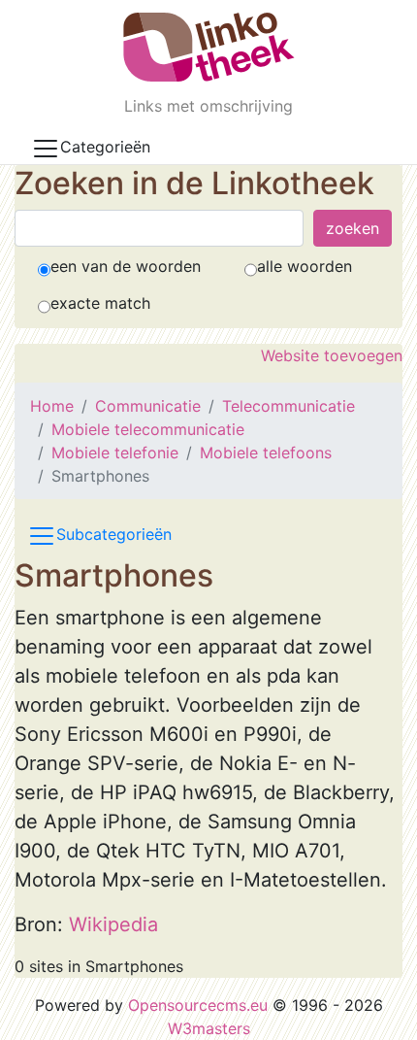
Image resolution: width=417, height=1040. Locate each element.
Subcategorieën (114, 535)
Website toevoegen (331, 355)
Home (52, 406)
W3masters (209, 1028)
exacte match (100, 303)
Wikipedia (113, 924)
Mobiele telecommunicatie (147, 429)
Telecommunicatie (288, 406)
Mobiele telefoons (266, 452)
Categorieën (105, 146)
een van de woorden (125, 266)
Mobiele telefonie (114, 452)
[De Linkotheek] (209, 47)
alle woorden (304, 266)
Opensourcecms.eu (198, 1005)
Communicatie (148, 406)
